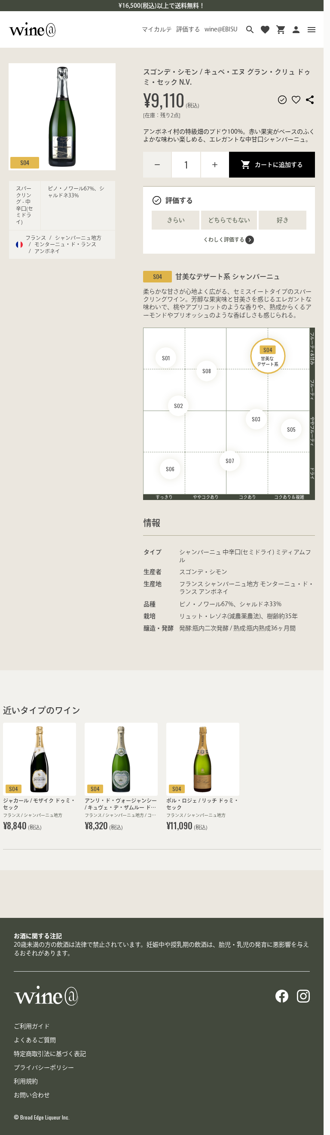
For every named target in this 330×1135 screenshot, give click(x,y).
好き (283, 220)
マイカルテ (157, 29)
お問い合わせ (32, 1095)
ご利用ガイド (32, 1026)
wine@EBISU (221, 29)
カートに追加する (279, 165)
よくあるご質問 (35, 1040)
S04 (24, 162)
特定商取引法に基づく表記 (50, 1054)
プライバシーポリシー (44, 1067)
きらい (176, 220)
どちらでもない (229, 220)
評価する (188, 29)
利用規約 (26, 1081)
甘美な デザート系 (267, 356)
